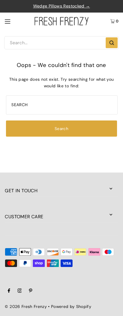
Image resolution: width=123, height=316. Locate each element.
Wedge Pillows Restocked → (61, 6)
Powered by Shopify (71, 306)
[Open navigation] (16, 21)
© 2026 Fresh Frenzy (26, 306)
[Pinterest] (30, 291)
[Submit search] (112, 42)
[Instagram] (20, 291)
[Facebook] (9, 291)
